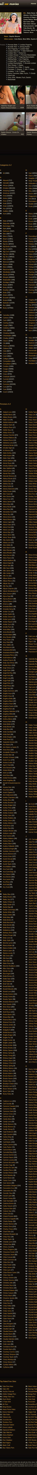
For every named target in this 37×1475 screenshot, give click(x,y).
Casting (8, 323)
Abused (7, 180)
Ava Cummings (9, 872)
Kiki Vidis (33, 1256)
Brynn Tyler (8, 1091)
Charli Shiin (8, 1231)
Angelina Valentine (11, 711)
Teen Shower (12, 65)
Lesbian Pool (12, 57)
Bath (7, 228)
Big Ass (8, 244)
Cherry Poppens (10, 1249)
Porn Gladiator (7, 1440)
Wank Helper (32, 1386)
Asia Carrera (9, 836)
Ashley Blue (8, 800)
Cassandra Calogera (12, 1185)
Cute (7, 389)
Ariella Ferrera (9, 778)
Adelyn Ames (8, 432)
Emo (32, 216)
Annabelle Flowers (10, 752)
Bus (6, 305)
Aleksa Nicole (9, 478)
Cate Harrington (10, 1201)
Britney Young (9, 1055)
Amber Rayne (9, 622)
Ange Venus (8, 668)
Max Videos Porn (8, 1448)
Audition (8, 211)
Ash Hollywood (10, 795)
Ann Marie (8, 744)
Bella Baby (8, 917)
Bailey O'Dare (9, 902)
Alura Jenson (9, 594)
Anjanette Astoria (10, 742)
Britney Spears (10, 1050)
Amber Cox (8, 611)
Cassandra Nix (9, 1190)
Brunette (9, 297)
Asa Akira (8, 790)
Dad (33, 173)
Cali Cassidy (8, 1103)
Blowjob (9, 277)
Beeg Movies (7, 1407)
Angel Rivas (8, 686)
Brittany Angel (9, 1058)
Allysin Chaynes (10, 588)
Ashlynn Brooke (10, 831)
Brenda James (9, 1009)
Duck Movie (7, 1399)
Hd (17, 71)
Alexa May (8, 504)
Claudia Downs (9, 1331)
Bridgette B (8, 1030)
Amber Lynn (9, 619)
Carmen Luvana (10, 1160)
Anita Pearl (8, 739)
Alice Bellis (8, 545)
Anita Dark (8, 734)
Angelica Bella (9, 698)
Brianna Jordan (9, 1025)
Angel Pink (8, 683)
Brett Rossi (8, 1012)
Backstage (8, 226)
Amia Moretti (9, 632)
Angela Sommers (10, 691)
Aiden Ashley (9, 453)
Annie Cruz (8, 760)
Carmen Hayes (10, 1157)
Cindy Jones (8, 1311)
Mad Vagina (6, 1442)
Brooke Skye (9, 1081)
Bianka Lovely (9, 953)
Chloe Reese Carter (11, 1272)
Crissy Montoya (9, 1359)
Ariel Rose (8, 775)
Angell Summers (10, 716)
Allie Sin (7, 576)
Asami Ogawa (9, 792)
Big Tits (8, 257)
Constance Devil (9, 1347)
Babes (21, 65)
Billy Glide (8, 961)
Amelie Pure (8, 627)
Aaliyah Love (9, 412)
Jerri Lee (33, 952)
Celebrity (8, 328)
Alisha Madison (9, 560)
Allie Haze (8, 568)
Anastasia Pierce (10, 655)
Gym (33, 330)
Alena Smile (8, 486)
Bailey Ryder (9, 904)
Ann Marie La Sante (10, 747)
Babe (8, 221)
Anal (7, 196)
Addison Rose (9, 427)
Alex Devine (8, 496)
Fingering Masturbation (26, 57)
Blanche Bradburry (11, 966)
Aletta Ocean (9, 491)
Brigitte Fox (8, 1037)
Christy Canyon (10, 1293)
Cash (7, 320)
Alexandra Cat (9, 512)
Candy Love (8, 1121)
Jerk (26, 69)
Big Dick (8, 254)
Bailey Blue (8, 894)
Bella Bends (8, 920)
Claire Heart (8, 1318)
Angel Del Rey (9, 673)
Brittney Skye (9, 1071)
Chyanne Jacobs (10, 1298)
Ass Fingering (23, 59)
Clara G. (7, 1321)
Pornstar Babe (12, 45)
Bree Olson (8, 1007)
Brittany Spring (9, 1066)
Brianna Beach (9, 1019)
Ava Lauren (8, 879)
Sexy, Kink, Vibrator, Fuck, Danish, (19, 77)
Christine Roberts (10, 1290)
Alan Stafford (9, 468)
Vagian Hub (32, 1412)
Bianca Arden (8, 945)
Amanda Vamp (9, 609)
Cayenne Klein (9, 1208)
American (9, 193)
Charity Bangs (9, 1221)
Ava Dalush (9, 874)
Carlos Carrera (10, 1144)
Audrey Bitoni (9, 843)
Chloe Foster (9, 1265)
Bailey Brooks (9, 897)
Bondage (8, 282)
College (8, 358)
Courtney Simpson (11, 1354)
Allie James (8, 570)
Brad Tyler (7, 984)
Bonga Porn (32, 1394)
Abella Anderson (10, 422)
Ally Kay (7, 586)
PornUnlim (31, 1402)
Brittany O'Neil (9, 1063)
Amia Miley (8, 629)
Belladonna (8, 930)
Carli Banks (9, 1142)
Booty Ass (22, 53)
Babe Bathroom (28, 51)
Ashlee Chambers (10, 797)
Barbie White (9, 912)
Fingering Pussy (24, 61)
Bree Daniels (9, 1004)
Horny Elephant (8, 1435)
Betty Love (7, 938)
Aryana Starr (9, 787)
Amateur (9, 188)
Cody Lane (8, 1344)
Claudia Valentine (10, 1339)
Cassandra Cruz (10, 1188)
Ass (7, 208)
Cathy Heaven (10, 1206)
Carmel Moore (9, 1150)
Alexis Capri (8, 522)
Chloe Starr (8, 1275)
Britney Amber (9, 1045)
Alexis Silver (8, 535)
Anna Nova (8, 750)
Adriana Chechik (10, 435)
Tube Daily (31, 1399)
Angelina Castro (10, 706)
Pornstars (11, 69)
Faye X (32, 641)
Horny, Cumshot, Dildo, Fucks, (18, 73)
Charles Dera (9, 1226)
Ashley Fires (9, 808)
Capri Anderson (9, 1132)
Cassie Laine (9, 1196)
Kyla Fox (33, 1320)
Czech (8, 392)
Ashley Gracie (9, 810)
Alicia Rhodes (9, 553)
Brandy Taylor (9, 999)
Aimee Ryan (8, 463)
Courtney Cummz (11, 1352)
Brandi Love (9, 991)
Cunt (7, 387)
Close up (8, 346)
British (8, 295)
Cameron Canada (11, 1106)
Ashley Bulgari (9, 805)
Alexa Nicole (9, 507)
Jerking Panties (25, 47)
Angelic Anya (9, 693)
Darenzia (33, 458)
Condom (8, 366)
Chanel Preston (10, 1216)
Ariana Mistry (8, 770)
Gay (33, 305)
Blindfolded (9, 272)
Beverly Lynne (9, 943)
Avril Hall (7, 884)
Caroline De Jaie (10, 1167)
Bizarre (8, 264)
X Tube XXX (7, 1402)
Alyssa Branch (9, 599)
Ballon (23, 71)
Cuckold (8, 379)
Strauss (19, 69)
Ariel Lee (7, 773)
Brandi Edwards (10, 989)
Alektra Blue (9, 481)
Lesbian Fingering (26, 45)
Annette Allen (8, 755)
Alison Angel (8, 563)
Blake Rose (8, 963)
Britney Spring (9, 1053)
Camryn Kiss (8, 1116)
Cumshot (9, 384)
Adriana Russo (9, 440)
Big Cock (9, 251)
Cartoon (8, 318)
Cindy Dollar (9, 1306)
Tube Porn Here (8, 1386)
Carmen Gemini (10, 1155)
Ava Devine (9, 877)
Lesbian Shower (13, 55)
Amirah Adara (9, 634)
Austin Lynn (8, 861)
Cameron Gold (9, 1111)
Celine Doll (8, 1213)
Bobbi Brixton (8, 976)
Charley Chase (10, 1229)
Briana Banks (9, 1014)
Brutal (7, 300)
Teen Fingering (13, 49)
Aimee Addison (9, 460)
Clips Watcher (7, 1432)
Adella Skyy (8, 430)
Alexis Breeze (9, 519)
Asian (8, 206)
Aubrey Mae (8, 841)
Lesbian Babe (24, 49)
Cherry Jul (8, 1247)
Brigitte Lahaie (9, 1042)
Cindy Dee (7, 1303)
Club (7, 351)
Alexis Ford (8, 527)
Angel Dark (8, 670)
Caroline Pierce (9, 1170)
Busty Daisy (8, 1094)
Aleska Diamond (10, 489)
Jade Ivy (33, 849)
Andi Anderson (9, 657)
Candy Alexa (9, 1119)
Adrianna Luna (10, 443)
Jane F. (32, 870)
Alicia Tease (8, 558)
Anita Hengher (9, 737)
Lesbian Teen (12, 53)
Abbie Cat (8, 420)
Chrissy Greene (10, 1277)
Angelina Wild (9, 714)
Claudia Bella (9, 1326)
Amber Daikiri (8, 614)
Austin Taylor (9, 864)
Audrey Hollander (10, 846)
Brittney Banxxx (10, 1068)
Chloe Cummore (9, 1260)
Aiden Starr (8, 458)
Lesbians (11, 71)
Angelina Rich (8, 709)
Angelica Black (9, 701)
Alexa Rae (8, 509)
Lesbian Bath (12, 61)
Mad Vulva (31, 1396)
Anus (7, 201)
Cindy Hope (8, 1308)
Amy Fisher (8, 640)
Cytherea (8, 1367)
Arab (7, 203)
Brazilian (8, 290)
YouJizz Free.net (8, 1391)
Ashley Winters (9, 823)
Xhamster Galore (8, 1425)
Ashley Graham (10, 813)
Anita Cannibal (9, 732)
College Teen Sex (8, 1396)
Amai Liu (7, 604)
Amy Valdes (8, 645)
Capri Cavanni (9, 1134)
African (8, 185)
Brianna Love (9, 1027)
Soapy (32, 69)
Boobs (8, 285)
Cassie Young (9, 1198)
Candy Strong (8, 1129)
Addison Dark (8, 425)
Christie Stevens (10, 1280)
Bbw (7, 234)
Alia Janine (8, 540)
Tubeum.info (7, 1417)
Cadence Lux (9, 1101)
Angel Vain (8, 688)
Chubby (8, 338)
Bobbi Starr (8, 979)
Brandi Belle (8, 986)
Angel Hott (8, 675)
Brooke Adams (9, 1073)
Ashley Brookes (9, 802)
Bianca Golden (9, 948)
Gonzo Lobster (8, 1427)
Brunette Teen (12, 47)
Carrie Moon (8, 1178)
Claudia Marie (9, 1334)
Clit (6, 343)
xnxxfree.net (32, 1407)
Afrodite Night (8, 448)
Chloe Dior (8, 1262)
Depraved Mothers (9, 1430)
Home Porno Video (9, 1409)
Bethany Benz (9, 933)
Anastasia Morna (10, 652)
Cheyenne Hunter (10, 1252)
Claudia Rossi (9, 1336)
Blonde (8, 274)
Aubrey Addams (10, 838)
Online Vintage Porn (9, 1394)
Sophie (27, 67)
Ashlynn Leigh (9, 833)
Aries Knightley (9, 780)
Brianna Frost (9, 1022)
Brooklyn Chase (10, 1083)
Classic (8, 341)
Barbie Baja (8, 907)
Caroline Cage (9, 1165)
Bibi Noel (7, 958)
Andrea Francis (9, 660)
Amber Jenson (9, 617)
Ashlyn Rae (8, 828)
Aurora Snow (9, 856)
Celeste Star (9, 1211)
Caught (8, 325)
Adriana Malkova (10, 437)
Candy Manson (9, 1124)
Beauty (8, 241)
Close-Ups (11, 75)
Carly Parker (9, 1147)
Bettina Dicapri (9, 935)
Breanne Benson (10, 1002)
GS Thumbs (32, 1414)
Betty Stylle (8, 940)
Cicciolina (8, 1300)
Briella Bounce (9, 1032)
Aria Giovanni (9, 767)
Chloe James (9, 1267)
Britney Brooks (9, 1048)
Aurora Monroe (9, 854)
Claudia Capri (8, 1329)
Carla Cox (8, 1139)
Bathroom (8, 231)
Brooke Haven (10, 1078)
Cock (8, 353)
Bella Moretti (8, 925)
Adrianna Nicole (10, 445)
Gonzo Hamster (7, 1412)
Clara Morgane (9, 1323)
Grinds (33, 73)
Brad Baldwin (8, 981)
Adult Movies (32, 1435)
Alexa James (9, 501)
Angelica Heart (9, 704)
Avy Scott (8, 887)
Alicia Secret (8, 555)
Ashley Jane (8, 815)
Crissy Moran (9, 1362)
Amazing (8, 190)
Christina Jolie (9, 1283)
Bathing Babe (12, 59)
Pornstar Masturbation (28, 55)
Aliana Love (8, 542)
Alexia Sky (8, 514)
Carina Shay (8, 1137)
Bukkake (8, 303)
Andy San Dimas (10, 663)
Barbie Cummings (10, 909)
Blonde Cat (8, 971)
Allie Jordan (8, 573)
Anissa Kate (9, 721)
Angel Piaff (8, 680)
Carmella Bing (9, 1152)
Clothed (7, 348)
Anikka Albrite (9, 719)
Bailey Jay (8, 899)
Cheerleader (9, 335)
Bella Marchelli (9, 922)
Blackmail (8, 269)
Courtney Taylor (10, 1357)
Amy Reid (8, 642)
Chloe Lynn (8, 1270)
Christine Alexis (9, 1288)
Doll (32, 199)
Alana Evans (9, 471)
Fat (32, 246)
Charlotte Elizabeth (10, 1234)
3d (6, 173)
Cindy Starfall (9, 1313)
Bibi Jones (8, 956)
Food (33, 277)
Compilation (9, 364)
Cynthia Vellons (9, 1364)
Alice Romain (9, 550)
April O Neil (8, 765)
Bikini (7, 259)
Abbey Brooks (9, 417)
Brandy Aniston (10, 994)
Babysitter (8, 223)
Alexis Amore (9, 517)
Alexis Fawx (9, 524)
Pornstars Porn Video (15, 67)
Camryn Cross (9, 1114)
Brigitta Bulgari (9, 1035)
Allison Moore (9, 578)
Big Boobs (9, 246)
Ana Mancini (8, 647)
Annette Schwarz (10, 757)
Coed (7, 356)
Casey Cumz (9, 1180)
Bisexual (8, 262)
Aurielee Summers (11, 851)
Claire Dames (9, 1316)
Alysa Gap (8, 596)
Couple (8, 371)
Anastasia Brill (9, 650)
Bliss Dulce (8, 968)
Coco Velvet (8, 1341)
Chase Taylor (8, 1239)
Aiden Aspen (8, 455)
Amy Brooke (9, 637)
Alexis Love (8, 530)
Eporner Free (32, 1425)
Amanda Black (9, 606)
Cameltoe (8, 315)
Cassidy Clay (9, 1193)
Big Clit (7, 249)
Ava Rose (8, 882)
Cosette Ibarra (9, 1349)
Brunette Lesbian (30, 63)
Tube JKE (6, 1389)
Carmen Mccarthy (10, 1162)
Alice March (9, 547)
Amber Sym (8, 624)
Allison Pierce (9, 581)
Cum (8, 381)
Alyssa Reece (9, 601)
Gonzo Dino (7, 1437)
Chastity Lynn (9, 1242)
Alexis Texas (9, 537)
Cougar (8, 369)
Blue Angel (8, 973)
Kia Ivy (32, 1235)
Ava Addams (9, 866)
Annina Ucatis (9, 762)
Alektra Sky (8, 484)
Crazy (7, 374)
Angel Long (8, 678)
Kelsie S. (33, 1212)
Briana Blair (8, 1017)
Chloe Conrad (9, 1257)
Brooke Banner (9, 1076)
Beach (8, 239)
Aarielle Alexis (9, 414)
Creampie (9, 376)
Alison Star (8, 565)
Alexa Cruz (8, 499)
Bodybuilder (9, 280)
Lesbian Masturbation (15, 63)
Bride (6, 292)
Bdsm (8, 236)
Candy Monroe (9, 1127)
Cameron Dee (9, 1109)
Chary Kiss (8, 1237)
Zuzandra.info (7, 1419)
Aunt (7, 213)
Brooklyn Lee (9, 1086)
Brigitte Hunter (9, 1040)
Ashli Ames (8, 825)
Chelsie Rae (9, 1244)
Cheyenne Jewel (10, 1254)
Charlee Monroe (10, 1224)
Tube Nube (6, 1414)
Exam (32, 224)
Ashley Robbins (9, 818)
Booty (7, 287)
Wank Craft (6, 1445)
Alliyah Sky (8, 583)
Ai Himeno (8, 450)
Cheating (8, 333)
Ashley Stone (9, 820)
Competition (9, 361)
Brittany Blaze (9, 1060)
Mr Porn (5, 1404)
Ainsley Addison (10, 466)
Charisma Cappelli (10, 1219)
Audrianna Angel (10, 848)
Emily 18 (33, 573)
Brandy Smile (9, 996)
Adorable (8, 183)
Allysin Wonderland (10, 591)
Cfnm (7, 330)
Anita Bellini (9, 724)
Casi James (8, 1183)
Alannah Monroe (9, 476)
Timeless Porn (7, 1422)
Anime (7, 198)
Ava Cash (8, 869)
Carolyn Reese (10, 1173)
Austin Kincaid (9, 859)
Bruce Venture (9, 1089)
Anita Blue (8, 729)
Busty (8, 308)
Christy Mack (9, 1295)
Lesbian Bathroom (14, 51)
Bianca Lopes (8, 950)
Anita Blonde (8, 727)
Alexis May (8, 532)
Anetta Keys (9, 665)
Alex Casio (8, 494)
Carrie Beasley (9, 1175)
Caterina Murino (9, 1203)
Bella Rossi (8, 927)
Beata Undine (9, 915)
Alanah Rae (9, 473)
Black (7, 267)
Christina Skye (9, 1285)
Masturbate (11, 79)
